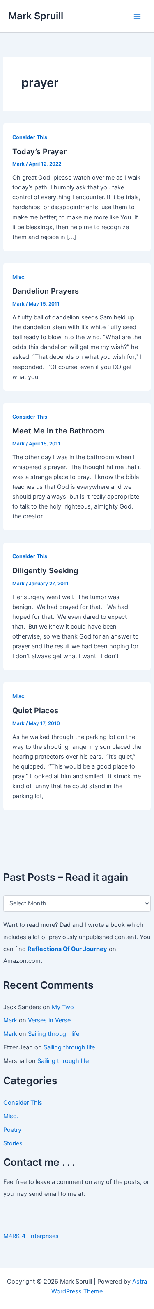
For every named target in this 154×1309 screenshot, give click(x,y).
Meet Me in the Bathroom (58, 430)
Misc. (10, 1116)
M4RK (11, 1236)
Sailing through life (53, 1034)
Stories (13, 1143)
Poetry (12, 1129)
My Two (63, 1007)
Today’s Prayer (39, 151)
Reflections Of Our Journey (67, 949)
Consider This (22, 1102)
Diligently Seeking (45, 570)
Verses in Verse (49, 1020)
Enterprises (43, 1236)
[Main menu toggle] (137, 16)
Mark (10, 1020)
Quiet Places (35, 710)
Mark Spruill (35, 16)
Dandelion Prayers (45, 290)
